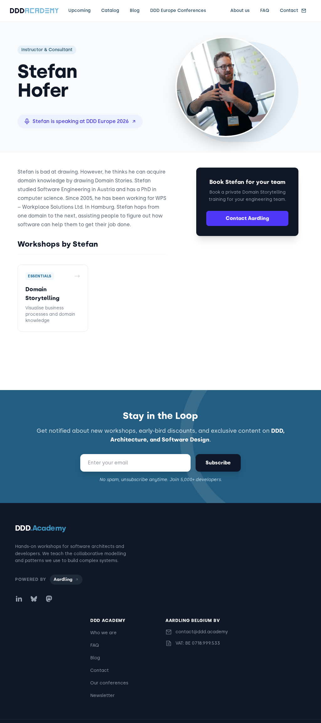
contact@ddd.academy (202, 632)
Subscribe (218, 463)
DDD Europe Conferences (178, 10)
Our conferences (109, 683)
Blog (134, 10)
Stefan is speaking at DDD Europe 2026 (81, 121)
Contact (289, 10)
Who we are (103, 632)
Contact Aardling (247, 218)
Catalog (110, 10)
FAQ (264, 10)
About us (240, 10)
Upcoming (79, 10)
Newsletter (102, 695)
